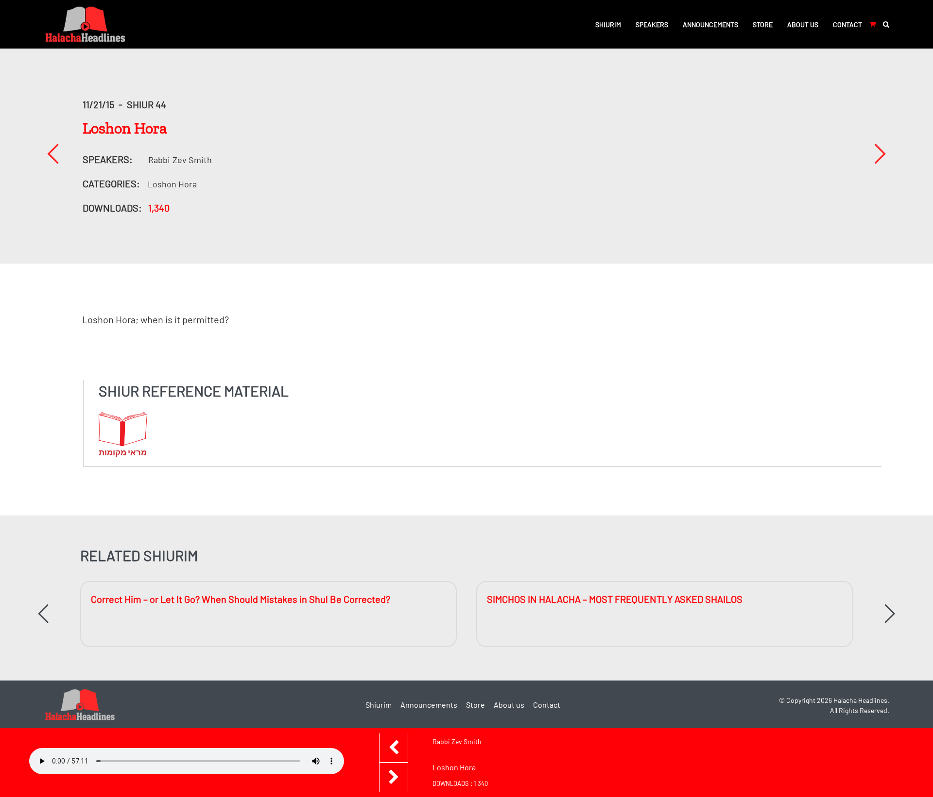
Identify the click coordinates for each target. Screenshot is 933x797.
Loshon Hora (172, 184)
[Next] (879, 153)
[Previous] (53, 153)
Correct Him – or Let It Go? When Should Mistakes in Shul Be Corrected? (240, 599)
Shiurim (608, 24)
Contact (847, 24)
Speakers (652, 24)
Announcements (710, 24)
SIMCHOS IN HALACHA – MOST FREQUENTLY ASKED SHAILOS (615, 599)
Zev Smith (180, 159)
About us (802, 24)
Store (763, 24)
